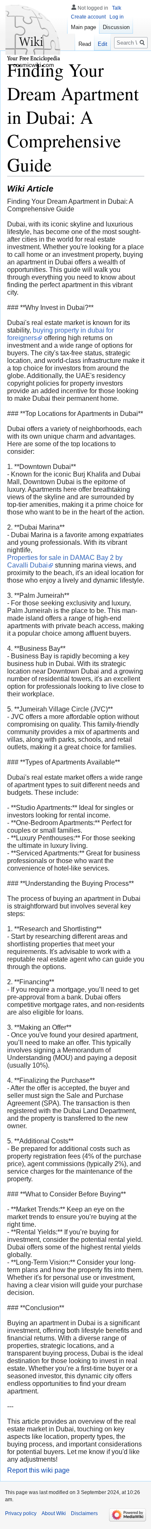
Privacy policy (20, 1513)
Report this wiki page (38, 1470)
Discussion (116, 27)
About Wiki (54, 1513)
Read (84, 44)
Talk (116, 8)
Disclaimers (84, 1513)
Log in (116, 17)
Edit (102, 44)
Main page (83, 27)
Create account (88, 17)
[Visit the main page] (33, 33)
